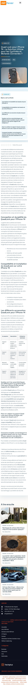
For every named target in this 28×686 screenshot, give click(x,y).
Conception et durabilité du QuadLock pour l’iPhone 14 (14, 102)
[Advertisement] (14, 21)
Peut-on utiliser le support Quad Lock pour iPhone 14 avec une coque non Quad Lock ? (14, 127)
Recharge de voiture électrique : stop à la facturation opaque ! (13, 528)
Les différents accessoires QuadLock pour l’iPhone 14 (13, 113)
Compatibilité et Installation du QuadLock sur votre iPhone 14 (13, 108)
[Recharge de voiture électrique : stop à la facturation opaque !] (14, 515)
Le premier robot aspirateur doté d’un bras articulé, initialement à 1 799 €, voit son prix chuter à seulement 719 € (13, 558)
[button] (20, 2)
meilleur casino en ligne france (18, 620)
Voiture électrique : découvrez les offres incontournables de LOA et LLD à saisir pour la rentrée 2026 (13, 589)
